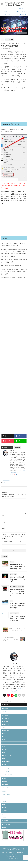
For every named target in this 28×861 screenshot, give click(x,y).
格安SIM (6, 784)
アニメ (5, 807)
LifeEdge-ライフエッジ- (14, 5)
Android (6, 708)
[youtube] (14, 474)
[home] (16, 474)
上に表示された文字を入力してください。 (12, 541)
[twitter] (10, 474)
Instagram (6, 737)
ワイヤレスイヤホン (8, 768)
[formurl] (19, 695)
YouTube (6, 730)
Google (6, 721)
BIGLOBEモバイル (7, 788)
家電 (5, 778)
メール (4, 522)
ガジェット (7, 765)
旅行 (4, 817)
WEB (4, 480)
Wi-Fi (5, 758)
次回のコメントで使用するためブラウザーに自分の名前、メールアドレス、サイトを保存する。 (13, 535)
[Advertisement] (14, 107)
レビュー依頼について (19, 849)
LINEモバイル (6, 794)
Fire (4, 727)
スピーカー (6, 771)
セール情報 (7, 824)
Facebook (6, 734)
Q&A (4, 801)
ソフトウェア (7, 752)
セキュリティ (7, 755)
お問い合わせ (7, 14)
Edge (4, 482)
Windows (7, 480)
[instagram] (12, 474)
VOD (5, 804)
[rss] (15, 695)
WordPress (7, 761)
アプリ (5, 711)
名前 (3, 515)
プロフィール (7, 11)
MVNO (5, 798)
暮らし (5, 811)
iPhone (6, 715)
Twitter (6, 740)
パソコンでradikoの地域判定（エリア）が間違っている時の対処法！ (17, 606)
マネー (5, 814)
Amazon (6, 724)
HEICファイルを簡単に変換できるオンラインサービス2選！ (17, 579)
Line (5, 743)
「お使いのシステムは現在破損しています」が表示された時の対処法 (17, 618)
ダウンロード (8, 482)
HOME (7, 9)
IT (4, 746)
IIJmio (4, 791)
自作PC (6, 821)
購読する (6, 704)
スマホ (5, 781)
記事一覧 (6, 827)
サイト (3, 528)
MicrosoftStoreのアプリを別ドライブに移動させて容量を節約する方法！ (17, 566)
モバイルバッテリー (8, 774)
